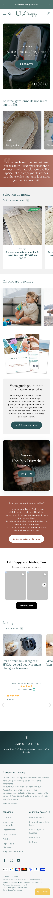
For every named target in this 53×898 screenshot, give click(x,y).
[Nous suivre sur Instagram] (11, 860)
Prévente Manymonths (26, 4)
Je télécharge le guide (26, 425)
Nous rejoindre (26, 605)
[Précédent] (3, 4)
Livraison (7, 817)
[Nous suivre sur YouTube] (18, 860)
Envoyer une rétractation (9, 823)
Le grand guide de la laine (26, 539)
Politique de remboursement (15, 885)
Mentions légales (10, 882)
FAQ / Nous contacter (13, 851)
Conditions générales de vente (16, 887)
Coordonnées (34, 880)
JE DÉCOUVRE (26, 64)
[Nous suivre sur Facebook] (4, 860)
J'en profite (26, 474)
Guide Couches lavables (36, 831)
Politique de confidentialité (14, 880)
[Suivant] (49, 4)
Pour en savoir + (10, 803)
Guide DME (34, 837)
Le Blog (33, 842)
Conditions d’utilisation (12, 890)
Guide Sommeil (36, 817)
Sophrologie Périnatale (8, 845)
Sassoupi (22, 249)
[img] (26, 686)
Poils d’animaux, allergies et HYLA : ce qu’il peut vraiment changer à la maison (22, 664)
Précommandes (10, 829)
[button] (3, 705)
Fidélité (6, 839)
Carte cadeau (9, 834)
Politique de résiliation (29, 882)
